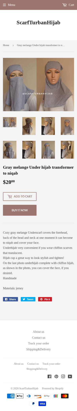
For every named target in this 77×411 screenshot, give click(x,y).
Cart (71, 5)
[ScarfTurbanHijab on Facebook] (49, 377)
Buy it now (20, 210)
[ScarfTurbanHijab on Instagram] (63, 377)
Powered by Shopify (53, 388)
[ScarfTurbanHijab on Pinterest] (56, 377)
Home (6, 45)
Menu (11, 5)
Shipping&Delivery (38, 349)
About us (38, 331)
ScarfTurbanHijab (38, 22)
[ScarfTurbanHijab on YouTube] (70, 377)
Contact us (38, 337)
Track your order (38, 343)
